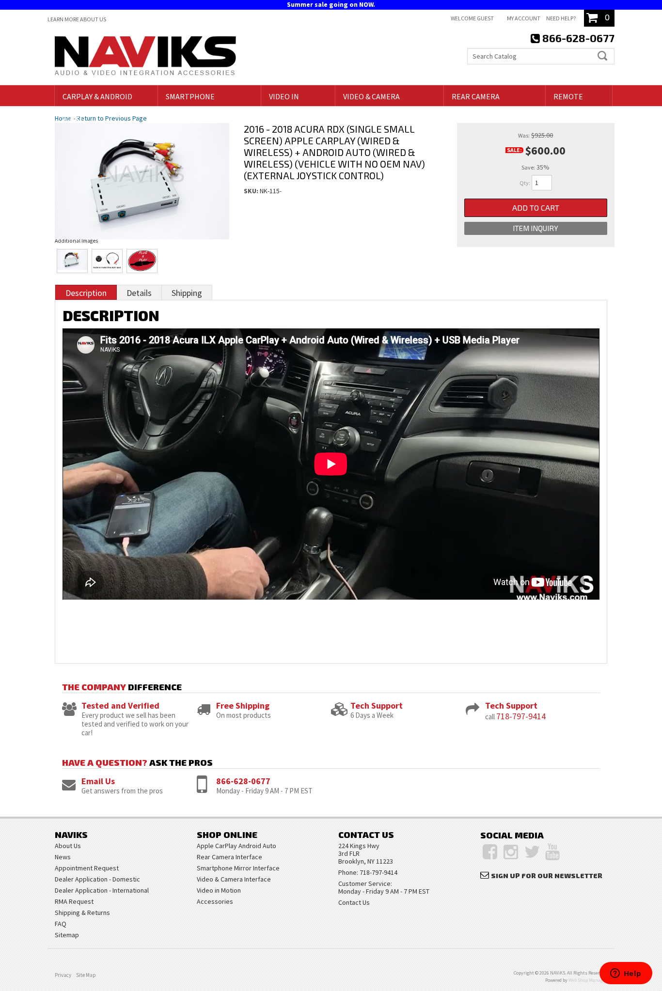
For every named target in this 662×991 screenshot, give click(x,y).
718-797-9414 (521, 716)
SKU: (252, 190)
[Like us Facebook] (490, 852)
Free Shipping (242, 705)
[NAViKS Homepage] (145, 57)
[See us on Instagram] (511, 852)
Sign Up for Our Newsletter (546, 875)
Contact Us (354, 902)
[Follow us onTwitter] (532, 852)
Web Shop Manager (587, 980)
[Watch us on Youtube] (552, 852)
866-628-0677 (243, 781)
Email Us (98, 781)
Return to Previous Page (112, 118)
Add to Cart (535, 207)
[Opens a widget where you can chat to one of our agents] (625, 974)
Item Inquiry (535, 228)
